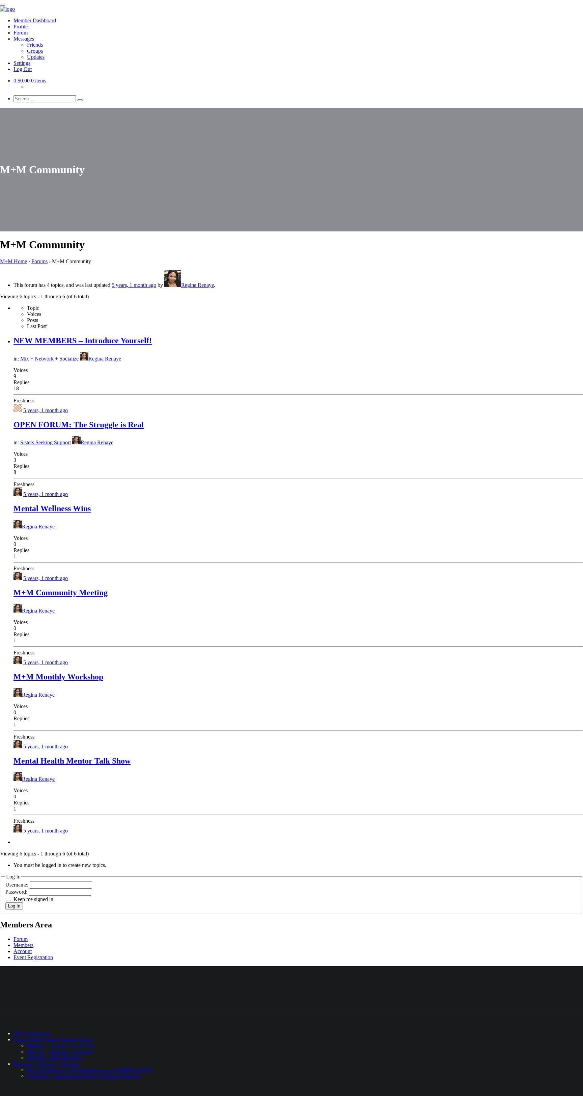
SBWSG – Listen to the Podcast (61, 1045)
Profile (20, 26)
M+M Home (13, 261)
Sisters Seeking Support (45, 442)
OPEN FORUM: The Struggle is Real (78, 424)
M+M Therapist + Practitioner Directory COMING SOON (89, 1070)
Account (22, 951)
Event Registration (33, 957)
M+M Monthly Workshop (58, 676)
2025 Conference (31, 1033)
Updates (36, 57)
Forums (39, 261)
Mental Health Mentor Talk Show (72, 760)
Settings (21, 63)
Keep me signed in (33, 899)
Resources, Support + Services (46, 1064)
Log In (14, 905)
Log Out (22, 69)
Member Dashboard (34, 20)
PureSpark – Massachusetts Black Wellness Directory (84, 1076)
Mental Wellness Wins (52, 508)
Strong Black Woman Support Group (53, 1039)
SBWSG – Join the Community (60, 1051)
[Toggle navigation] (2, 5)
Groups (35, 51)
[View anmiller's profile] (17, 410)
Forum (20, 32)
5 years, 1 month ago (134, 285)
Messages (23, 39)
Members (23, 945)
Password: (17, 892)
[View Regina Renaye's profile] (17, 494)
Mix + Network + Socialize (49, 359)
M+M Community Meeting (60, 592)
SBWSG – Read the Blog (54, 1058)
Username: (17, 885)
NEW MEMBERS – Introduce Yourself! (82, 340)
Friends (35, 45)
